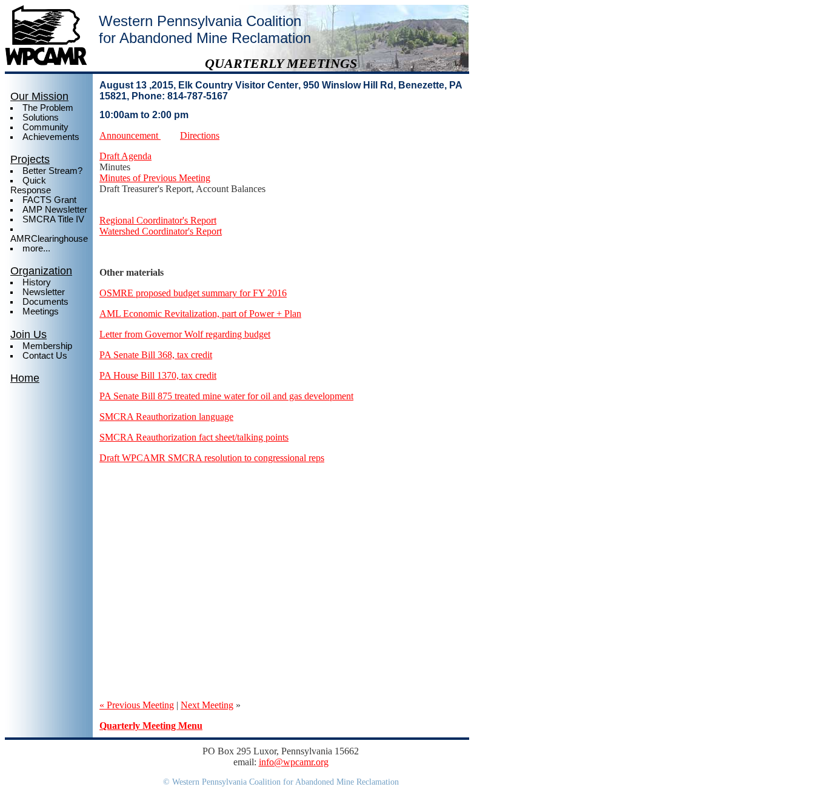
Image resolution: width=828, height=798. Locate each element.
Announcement (130, 135)
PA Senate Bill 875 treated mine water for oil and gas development (226, 396)
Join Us (28, 334)
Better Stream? (52, 171)
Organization (41, 271)
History (36, 282)
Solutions (40, 117)
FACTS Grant (49, 200)
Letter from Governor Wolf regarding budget (184, 334)
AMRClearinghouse (49, 239)
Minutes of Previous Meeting (154, 178)
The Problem (47, 108)
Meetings (40, 311)
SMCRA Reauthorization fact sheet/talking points (194, 437)
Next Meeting (207, 705)
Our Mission (39, 96)
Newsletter (43, 292)
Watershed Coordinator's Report (160, 231)
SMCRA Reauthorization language (166, 416)
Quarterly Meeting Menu (150, 725)
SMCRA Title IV (53, 219)
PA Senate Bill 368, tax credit (155, 355)
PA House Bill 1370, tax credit (157, 375)
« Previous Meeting (136, 705)
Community (45, 127)
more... (36, 248)
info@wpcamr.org (294, 762)
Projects (30, 159)
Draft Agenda (125, 156)
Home (24, 378)
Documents (45, 302)
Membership (47, 346)
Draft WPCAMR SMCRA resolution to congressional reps (211, 458)
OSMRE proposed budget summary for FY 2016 (193, 293)
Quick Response (30, 185)
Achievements (50, 137)
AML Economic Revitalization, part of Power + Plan (200, 313)
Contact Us (44, 356)
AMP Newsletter (54, 209)
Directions (199, 135)
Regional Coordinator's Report (157, 220)
